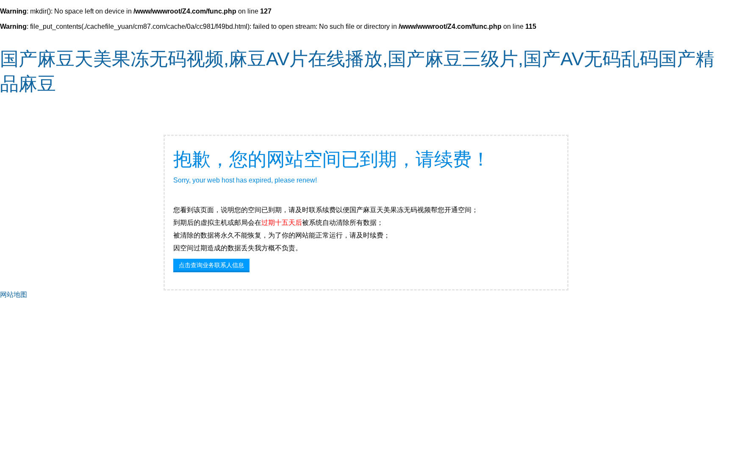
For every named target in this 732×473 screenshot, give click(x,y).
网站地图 (13, 294)
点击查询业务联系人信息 (211, 265)
